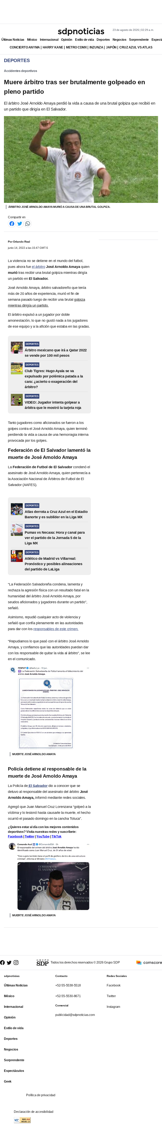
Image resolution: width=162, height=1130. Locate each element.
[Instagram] (16, 962)
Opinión (66, 39)
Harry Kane (53, 47)
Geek (7, 1081)
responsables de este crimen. (55, 629)
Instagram (113, 1006)
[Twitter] (20, 223)
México (32, 39)
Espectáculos (14, 1070)
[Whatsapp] (28, 223)
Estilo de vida (84, 39)
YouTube (43, 836)
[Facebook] (12, 223)
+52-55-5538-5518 (68, 985)
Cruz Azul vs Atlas (135, 47)
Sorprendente (139, 39)
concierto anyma (25, 47)
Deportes (103, 39)
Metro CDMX (76, 47)
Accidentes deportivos (20, 71)
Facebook (15, 836)
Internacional (49, 39)
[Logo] (81, 32)
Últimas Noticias (12, 39)
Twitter (29, 836)
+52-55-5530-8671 (68, 996)
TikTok (56, 836)
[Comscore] (149, 962)
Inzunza (96, 47)
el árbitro (38, 267)
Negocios (119, 39)
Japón (111, 47)
